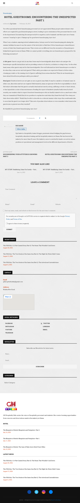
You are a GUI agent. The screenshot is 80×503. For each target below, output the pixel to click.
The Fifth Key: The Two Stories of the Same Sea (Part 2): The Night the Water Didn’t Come (31, 254)
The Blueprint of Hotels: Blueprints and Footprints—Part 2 (21, 430)
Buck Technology (56, 500)
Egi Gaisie (13, 24)
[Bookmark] (76, 3)
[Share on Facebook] (43, 118)
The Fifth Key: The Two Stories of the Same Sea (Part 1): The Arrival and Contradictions (31, 262)
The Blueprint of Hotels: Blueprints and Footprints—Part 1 (21, 438)
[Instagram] (44, 492)
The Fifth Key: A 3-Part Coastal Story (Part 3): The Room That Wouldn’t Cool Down (29, 245)
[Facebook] (29, 492)
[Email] (51, 492)
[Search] (72, 3)
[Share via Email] (53, 118)
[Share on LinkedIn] (47, 118)
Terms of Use (17, 219)
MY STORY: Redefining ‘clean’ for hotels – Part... (21, 169)
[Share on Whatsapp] (49, 118)
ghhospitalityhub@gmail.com (13, 282)
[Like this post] (41, 118)
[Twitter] (36, 492)
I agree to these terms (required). (18, 223)
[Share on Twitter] (45, 118)
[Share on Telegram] (51, 118)
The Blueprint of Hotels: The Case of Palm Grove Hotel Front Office (24, 447)
